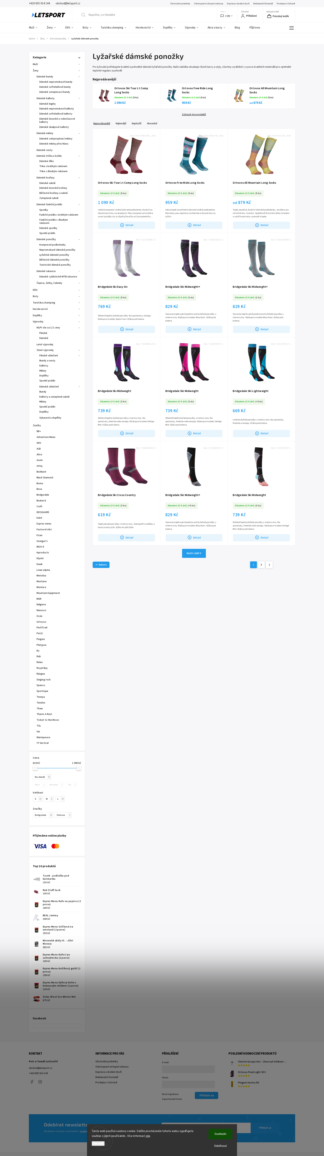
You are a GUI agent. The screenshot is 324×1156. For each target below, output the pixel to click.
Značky (37, 425)
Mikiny (42, 371)
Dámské (43, 338)
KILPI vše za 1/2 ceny (48, 328)
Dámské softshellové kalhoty (55, 114)
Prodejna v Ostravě (286, 3)
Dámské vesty (44, 150)
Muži (35, 64)
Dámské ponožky (46, 239)
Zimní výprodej (45, 350)
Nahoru (103, 565)
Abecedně (152, 123)
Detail (129, 225)
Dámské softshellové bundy (55, 87)
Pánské (43, 333)
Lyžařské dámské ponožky (54, 255)
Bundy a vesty (47, 361)
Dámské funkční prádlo (49, 204)
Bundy (42, 392)
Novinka (56, 784)
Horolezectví (40, 309)
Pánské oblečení (48, 355)
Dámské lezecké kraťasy (53, 188)
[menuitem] (35, 27)
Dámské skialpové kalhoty (54, 127)
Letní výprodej (45, 344)
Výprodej (38, 322)
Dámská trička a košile (49, 156)
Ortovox (63, 815)
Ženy (35, 71)
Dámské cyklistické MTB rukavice (58, 277)
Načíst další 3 (194, 553)
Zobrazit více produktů (194, 114)
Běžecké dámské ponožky (54, 260)
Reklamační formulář (263, 3)
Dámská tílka (46, 161)
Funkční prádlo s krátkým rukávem (58, 215)
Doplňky (37, 315)
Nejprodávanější (101, 123)
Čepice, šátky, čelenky (49, 283)
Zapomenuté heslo (172, 1099)
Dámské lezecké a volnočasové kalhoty (57, 120)
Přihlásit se (265, 1128)
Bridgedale (43, 815)
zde (148, 1136)
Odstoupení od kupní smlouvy (208, 3)
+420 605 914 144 (38, 1073)
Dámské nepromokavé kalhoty (56, 109)
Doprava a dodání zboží (238, 3)
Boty (35, 296)
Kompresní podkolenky (52, 245)
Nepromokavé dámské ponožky (57, 250)
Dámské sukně (47, 183)
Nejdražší (136, 123)
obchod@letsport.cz (40, 1068)
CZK (227, 16)
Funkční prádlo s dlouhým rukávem (53, 221)
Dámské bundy (45, 77)
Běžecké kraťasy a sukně (53, 193)
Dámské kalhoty (46, 98)
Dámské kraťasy (46, 178)
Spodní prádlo (47, 233)
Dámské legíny (47, 104)
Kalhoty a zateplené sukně (54, 397)
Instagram (40, 1082)
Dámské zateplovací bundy (54, 92)
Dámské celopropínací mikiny (55, 139)
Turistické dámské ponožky (55, 265)
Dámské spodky (48, 228)
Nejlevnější (121, 123)
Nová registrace (170, 1094)
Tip (72, 784)
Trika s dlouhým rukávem (53, 171)
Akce (39, 784)
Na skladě (42, 777)
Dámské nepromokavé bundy (55, 82)
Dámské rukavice (46, 271)
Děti (35, 290)
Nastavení (98, 1143)
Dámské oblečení (49, 387)
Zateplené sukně (49, 198)
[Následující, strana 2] (261, 564)
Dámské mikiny (45, 133)
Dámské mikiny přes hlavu (53, 144)
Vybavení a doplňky (50, 418)
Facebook (31, 1082)
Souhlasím (220, 1134)
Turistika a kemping (44, 303)
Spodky (43, 210)
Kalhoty (43, 366)
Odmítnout (220, 1146)
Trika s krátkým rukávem (53, 166)
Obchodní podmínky (180, 3)
